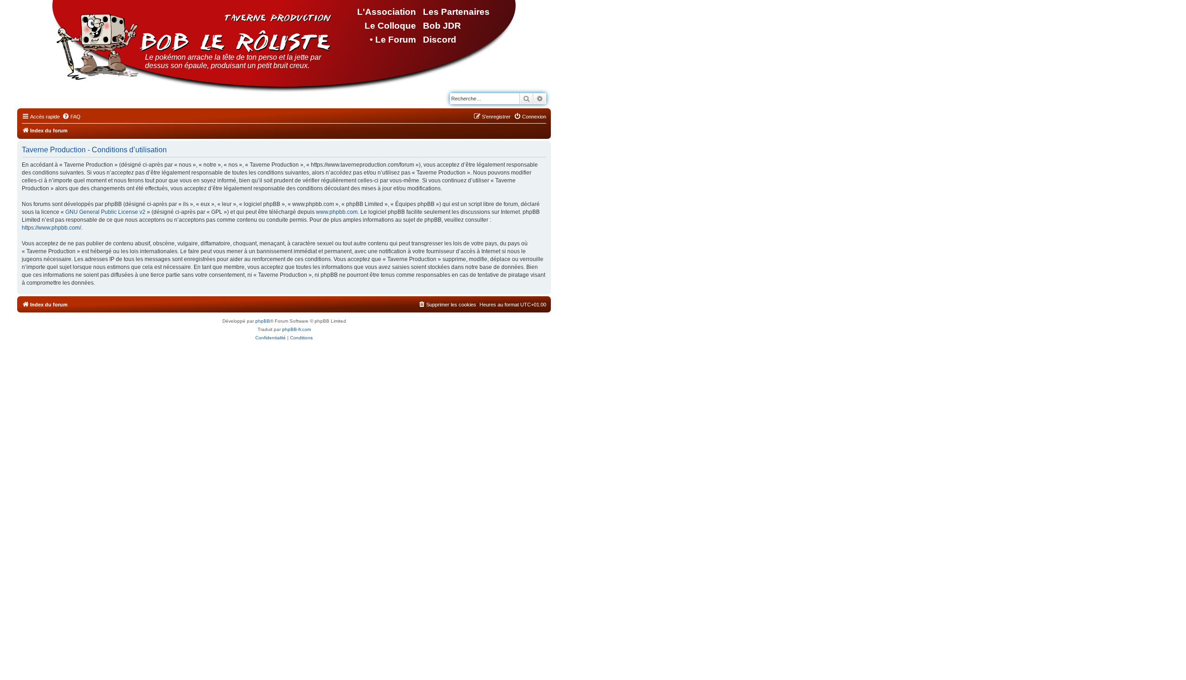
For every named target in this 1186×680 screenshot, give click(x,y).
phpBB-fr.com (296, 329)
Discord (439, 39)
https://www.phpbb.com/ (51, 228)
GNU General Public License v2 (105, 212)
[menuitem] (71, 116)
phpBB (262, 321)
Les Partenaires (456, 12)
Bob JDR (442, 26)
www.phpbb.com (337, 212)
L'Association (386, 12)
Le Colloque (390, 26)
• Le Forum (393, 39)
